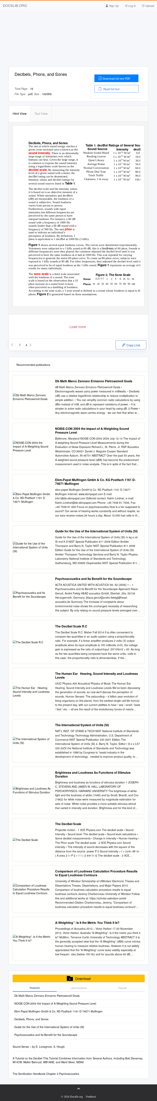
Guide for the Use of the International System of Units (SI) (96, 531)
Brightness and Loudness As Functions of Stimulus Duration (93, 774)
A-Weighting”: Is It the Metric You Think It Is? (87, 923)
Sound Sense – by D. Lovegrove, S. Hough (39, 1046)
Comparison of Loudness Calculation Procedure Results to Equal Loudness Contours (96, 873)
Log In (132, 6)
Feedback (91, 1096)
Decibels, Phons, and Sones (31, 1019)
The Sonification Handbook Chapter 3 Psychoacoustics (46, 1074)
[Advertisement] (78, 39)
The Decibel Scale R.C (71, 626)
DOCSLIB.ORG (15, 5)
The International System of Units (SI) (82, 725)
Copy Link (133, 345)
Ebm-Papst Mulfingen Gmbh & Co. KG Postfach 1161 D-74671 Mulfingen (95, 482)
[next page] (30, 344)
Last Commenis (78, 987)
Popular (123, 987)
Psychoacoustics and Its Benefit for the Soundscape (93, 579)
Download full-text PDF (116, 78)
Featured (34, 987)
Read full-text (111, 89)
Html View (20, 113)
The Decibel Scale (68, 824)
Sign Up (113, 6)
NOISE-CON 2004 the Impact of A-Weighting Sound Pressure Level (92, 430)
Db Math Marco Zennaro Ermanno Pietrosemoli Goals (93, 381)
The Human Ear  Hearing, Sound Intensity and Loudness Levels (96, 675)
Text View (41, 113)
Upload (149, 6)
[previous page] (12, 344)
